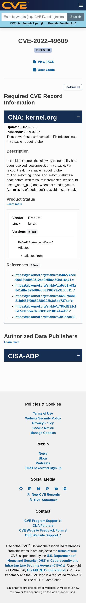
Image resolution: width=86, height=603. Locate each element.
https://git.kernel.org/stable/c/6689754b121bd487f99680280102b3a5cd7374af (45, 298)
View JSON (46, 62)
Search (75, 17)
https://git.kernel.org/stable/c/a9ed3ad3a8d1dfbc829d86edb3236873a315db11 (45, 288)
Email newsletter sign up (43, 468)
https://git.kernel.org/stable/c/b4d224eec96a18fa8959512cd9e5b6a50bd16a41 (45, 277)
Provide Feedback (61, 23)
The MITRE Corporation (45, 570)
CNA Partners (43, 525)
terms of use (67, 551)
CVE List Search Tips (24, 23)
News (43, 453)
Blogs (43, 458)
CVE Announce (45, 500)
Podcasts (43, 463)
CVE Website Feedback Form (41, 530)
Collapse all (73, 87)
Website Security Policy (43, 418)
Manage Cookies (43, 433)
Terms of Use (43, 413)
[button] (81, 5)
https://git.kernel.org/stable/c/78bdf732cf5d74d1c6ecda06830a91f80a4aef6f (45, 309)
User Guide (46, 70)
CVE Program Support (41, 520)
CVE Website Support (42, 535)
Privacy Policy (43, 423)
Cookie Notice (43, 428)
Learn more (14, 203)
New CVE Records (45, 494)
